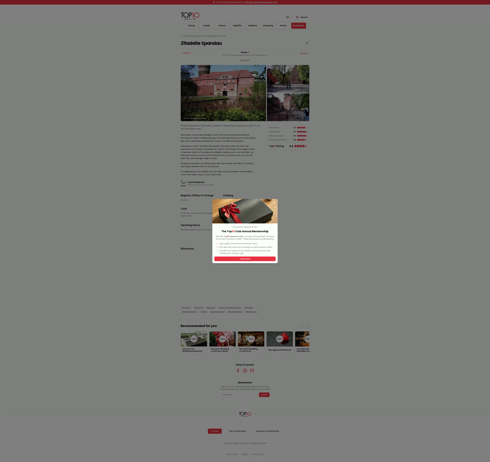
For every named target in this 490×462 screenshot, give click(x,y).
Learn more (245, 259)
